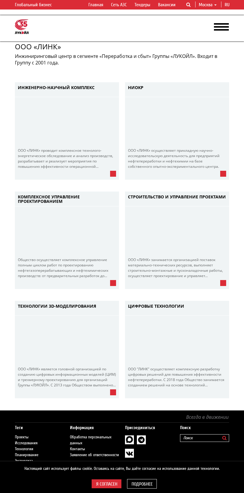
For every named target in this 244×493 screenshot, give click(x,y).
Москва (205, 4)
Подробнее (142, 484)
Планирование (26, 455)
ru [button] (228, 4)
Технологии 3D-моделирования (57, 306)
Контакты (77, 449)
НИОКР (135, 87)
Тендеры (142, 4)
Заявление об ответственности (94, 455)
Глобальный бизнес (34, 4)
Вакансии (167, 4)
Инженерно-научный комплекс (56, 87)
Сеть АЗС (119, 4)
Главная (95, 4)
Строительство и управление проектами (177, 197)
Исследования (26, 443)
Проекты (22, 437)
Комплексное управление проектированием (49, 199)
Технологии (24, 449)
